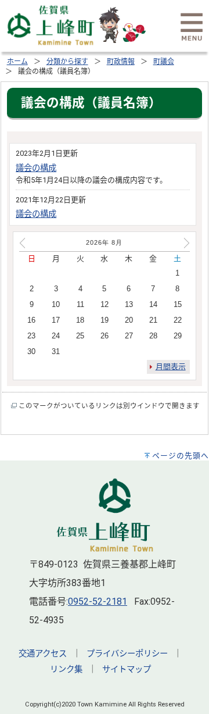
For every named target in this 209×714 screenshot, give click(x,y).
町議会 (163, 62)
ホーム (17, 62)
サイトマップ (126, 669)
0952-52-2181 (97, 601)
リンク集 (66, 669)
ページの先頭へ (180, 455)
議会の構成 (36, 168)
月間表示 (171, 366)
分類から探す (67, 62)
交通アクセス (43, 654)
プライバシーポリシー (127, 654)
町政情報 (121, 62)
